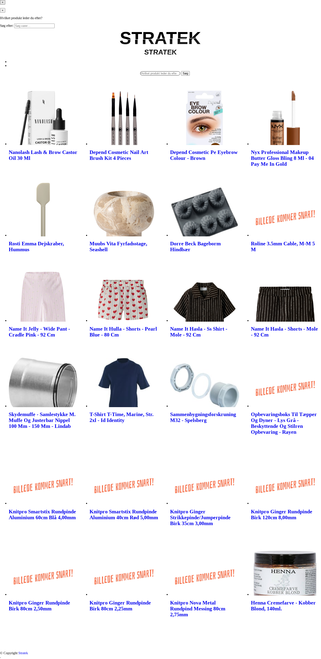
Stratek (23, 653)
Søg (185, 73)
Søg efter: (6, 25)
